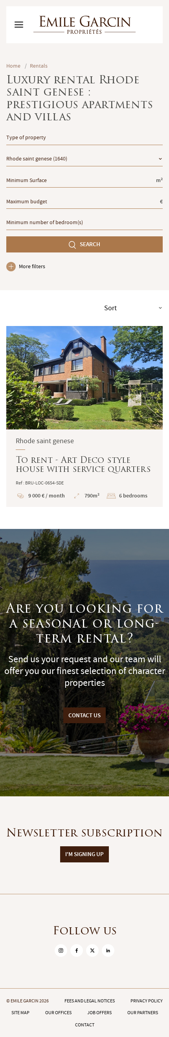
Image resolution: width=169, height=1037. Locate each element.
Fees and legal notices (89, 1001)
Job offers (99, 1012)
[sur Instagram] (61, 950)
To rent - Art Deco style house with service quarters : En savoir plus (84, 416)
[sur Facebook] (76, 950)
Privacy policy (146, 1001)
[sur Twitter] (92, 950)
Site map (20, 1012)
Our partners (142, 1012)
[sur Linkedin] (108, 950)
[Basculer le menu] (19, 24)
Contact (84, 1025)
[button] (17, 377)
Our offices (58, 1012)
